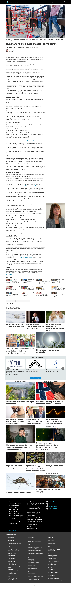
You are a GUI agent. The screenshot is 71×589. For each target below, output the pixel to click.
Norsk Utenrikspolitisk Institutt (34, 574)
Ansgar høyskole (11, 537)
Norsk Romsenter (31, 573)
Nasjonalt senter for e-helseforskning (35, 551)
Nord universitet (31, 559)
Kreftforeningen (11, 569)
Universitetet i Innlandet (52, 567)
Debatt (48, 2)
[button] (8, 368)
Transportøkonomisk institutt (53, 561)
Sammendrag (9, 274)
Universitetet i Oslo (51, 569)
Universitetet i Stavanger (52, 570)
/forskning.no (52, 503)
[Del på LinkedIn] (11, 303)
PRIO (49, 538)
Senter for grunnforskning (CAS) (54, 547)
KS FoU (9, 567)
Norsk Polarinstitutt (31, 570)
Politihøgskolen (51, 537)
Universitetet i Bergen (52, 566)
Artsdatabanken (11, 540)
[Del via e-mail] (13, 303)
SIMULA (49, 544)
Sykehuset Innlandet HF (52, 558)
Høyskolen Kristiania (12, 564)
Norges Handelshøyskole (32, 563)
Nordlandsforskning (32, 560)
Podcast (56, 2)
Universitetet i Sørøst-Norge (53, 572)
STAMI (49, 552)
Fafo (9, 546)
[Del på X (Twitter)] (9, 303)
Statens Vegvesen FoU (52, 553)
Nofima (29, 557)
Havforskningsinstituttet (12, 556)
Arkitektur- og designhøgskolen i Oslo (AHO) (16, 538)
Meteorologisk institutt (12, 573)
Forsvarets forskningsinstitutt (13, 550)
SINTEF (49, 546)
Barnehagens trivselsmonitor (25, 257)
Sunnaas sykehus (51, 556)
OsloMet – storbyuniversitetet (33, 579)
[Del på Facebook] (7, 303)
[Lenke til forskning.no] (25, 1)
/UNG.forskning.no (53, 506)
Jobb (60, 2)
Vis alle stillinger (35, 378)
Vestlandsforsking (51, 575)
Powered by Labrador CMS (35, 585)
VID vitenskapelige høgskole (53, 578)
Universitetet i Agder (52, 564)
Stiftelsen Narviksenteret (52, 555)
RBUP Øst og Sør (51, 540)
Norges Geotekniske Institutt (33, 562)
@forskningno (52, 501)
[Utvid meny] (64, 2)
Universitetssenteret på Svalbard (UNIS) (55, 573)
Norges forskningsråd (32, 565)
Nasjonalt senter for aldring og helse (34, 550)
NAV (9, 575)
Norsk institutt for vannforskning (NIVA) (35, 577)
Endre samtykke (12, 530)
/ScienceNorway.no (53, 508)
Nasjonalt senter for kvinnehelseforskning (36, 553)
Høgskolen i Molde (11, 558)
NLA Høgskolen (31, 537)
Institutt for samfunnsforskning (14, 566)
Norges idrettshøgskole (32, 568)
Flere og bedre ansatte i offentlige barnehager (23, 140)
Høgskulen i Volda (11, 561)
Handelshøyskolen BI (12, 555)
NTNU (29, 544)
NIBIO (9, 576)
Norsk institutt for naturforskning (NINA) (35, 576)
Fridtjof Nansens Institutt (12, 553)
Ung (52, 2)
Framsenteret (10, 552)
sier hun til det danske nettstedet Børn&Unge (31, 186)
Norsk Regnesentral (31, 571)
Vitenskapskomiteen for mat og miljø (55, 580)
